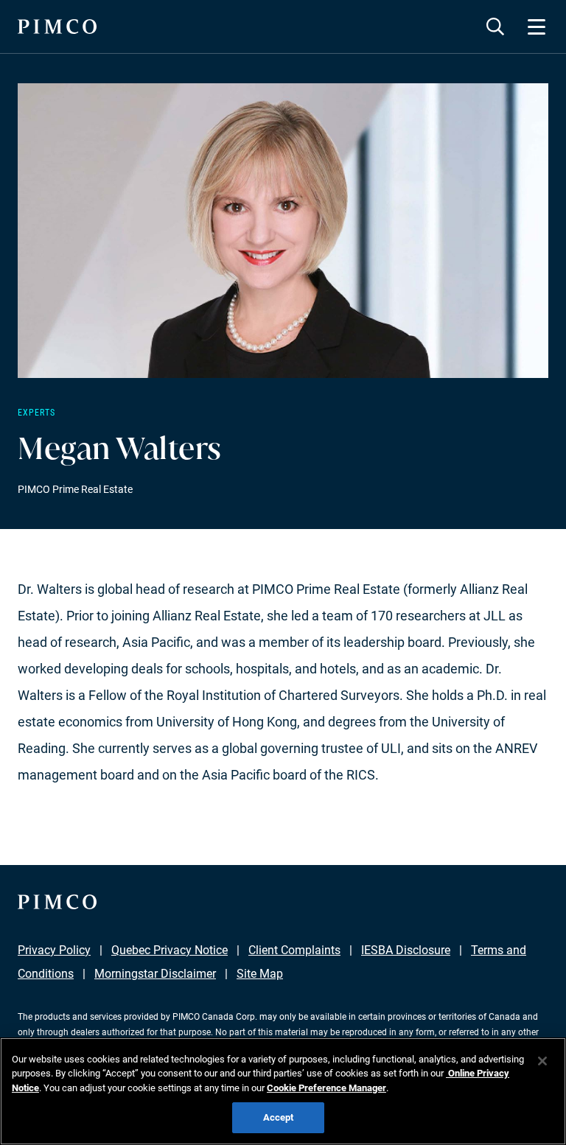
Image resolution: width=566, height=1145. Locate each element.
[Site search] (495, 26)
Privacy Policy (54, 950)
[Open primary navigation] (536, 26)
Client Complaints (294, 950)
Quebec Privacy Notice (169, 950)
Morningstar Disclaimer (155, 974)
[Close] (542, 1061)
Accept (278, 1117)
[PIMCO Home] (57, 26)
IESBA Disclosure (405, 950)
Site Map (260, 974)
